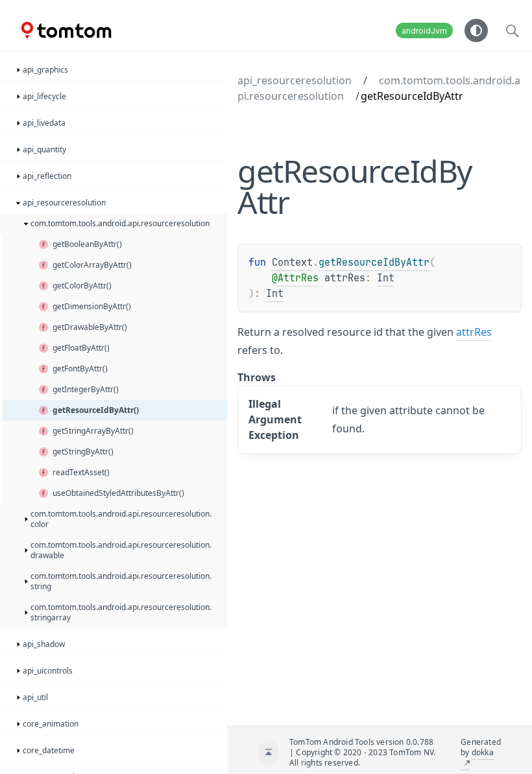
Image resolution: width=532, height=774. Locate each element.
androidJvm (424, 31)
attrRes (474, 332)
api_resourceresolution (294, 80)
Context (292, 262)
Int (385, 278)
